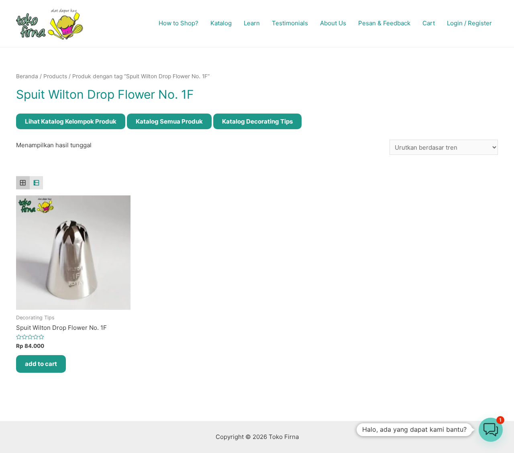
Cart (428, 23)
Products (55, 76)
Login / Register (469, 23)
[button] (491, 430)
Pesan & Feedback (384, 23)
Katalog (221, 23)
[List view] (36, 183)
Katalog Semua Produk (169, 121)
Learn (252, 23)
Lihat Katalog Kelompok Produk (70, 121)
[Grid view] (23, 183)
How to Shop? (178, 23)
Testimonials (290, 23)
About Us (333, 23)
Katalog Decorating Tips (257, 121)
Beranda (27, 76)
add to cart (41, 364)
